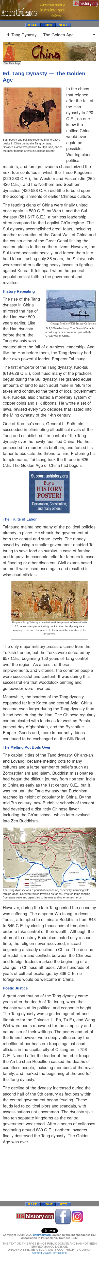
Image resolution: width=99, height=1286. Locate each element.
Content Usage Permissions (49, 1252)
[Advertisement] (49, 1172)
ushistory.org (42, 1234)
